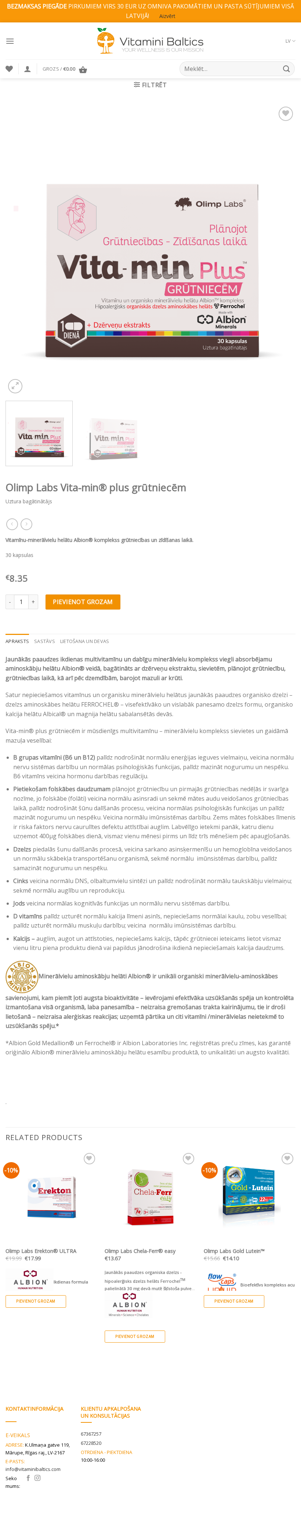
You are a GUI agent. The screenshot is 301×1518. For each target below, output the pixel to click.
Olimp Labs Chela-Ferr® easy (140, 1251)
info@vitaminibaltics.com (33, 1469)
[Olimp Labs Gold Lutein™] (249, 1197)
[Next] (280, 250)
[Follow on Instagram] (37, 1478)
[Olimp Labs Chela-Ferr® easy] (150, 1197)
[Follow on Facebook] (28, 1478)
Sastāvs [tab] (44, 641)
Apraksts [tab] (17, 641)
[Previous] (20, 250)
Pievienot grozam (83, 602)
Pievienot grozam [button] (35, 1301)
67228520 (91, 1443)
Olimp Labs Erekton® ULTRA (41, 1251)
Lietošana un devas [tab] (84, 641)
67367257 (91, 1434)
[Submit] (286, 69)
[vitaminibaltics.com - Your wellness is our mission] (150, 41)
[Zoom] (15, 386)
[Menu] (10, 41)
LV (288, 40)
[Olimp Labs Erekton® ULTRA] (51, 1197)
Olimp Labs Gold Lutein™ (234, 1251)
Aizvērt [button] (167, 15)
